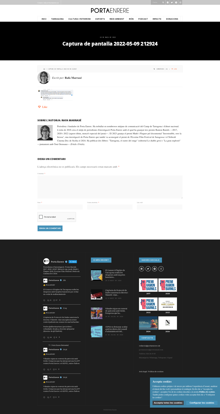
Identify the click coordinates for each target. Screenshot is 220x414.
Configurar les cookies (202, 403)
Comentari (41, 173)
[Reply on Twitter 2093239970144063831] (45, 300)
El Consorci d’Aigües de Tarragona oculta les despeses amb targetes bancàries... (115, 273)
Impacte (157, 19)
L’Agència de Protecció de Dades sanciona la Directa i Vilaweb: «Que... (116, 292)
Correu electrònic (93, 202)
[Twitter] (148, 268)
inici (44, 19)
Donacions (172, 19)
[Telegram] (154, 268)
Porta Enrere (54, 280)
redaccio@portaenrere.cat (149, 346)
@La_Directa (60, 329)
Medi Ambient (117, 19)
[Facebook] (141, 268)
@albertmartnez (55, 326)
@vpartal (70, 329)
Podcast (143, 19)
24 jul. (65, 349)
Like (175, 69)
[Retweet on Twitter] (49, 345)
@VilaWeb (57, 331)
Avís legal (143, 371)
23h (64, 280)
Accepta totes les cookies (168, 403)
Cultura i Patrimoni (79, 19)
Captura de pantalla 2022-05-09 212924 (109, 43)
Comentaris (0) (162, 69)
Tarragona (57, 19)
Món (131, 19)
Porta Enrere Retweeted (59, 345)
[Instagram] (161, 268)
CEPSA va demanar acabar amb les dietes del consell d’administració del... (116, 329)
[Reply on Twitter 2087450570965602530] (45, 338)
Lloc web (140, 202)
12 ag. (65, 308)
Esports (100, 19)
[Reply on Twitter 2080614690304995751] (45, 370)
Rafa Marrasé (73, 78)
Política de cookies (155, 371)
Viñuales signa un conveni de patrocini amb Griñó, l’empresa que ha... (116, 311)
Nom (39, 202)
